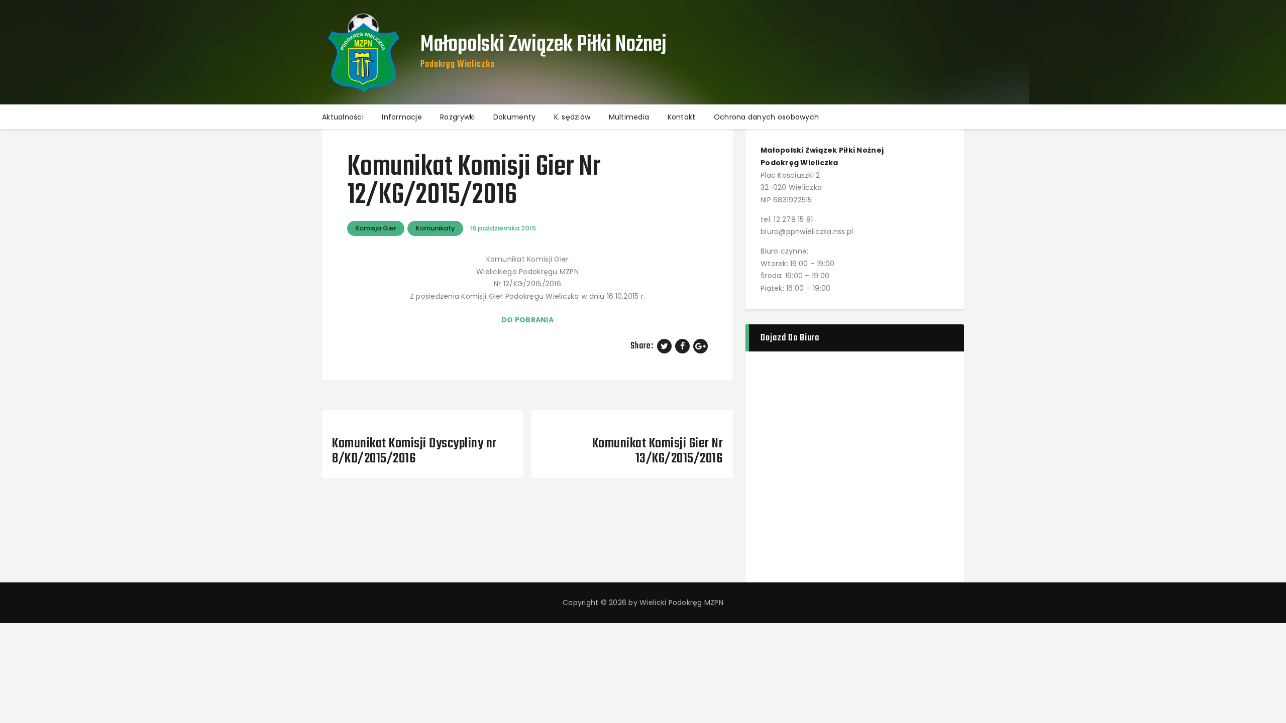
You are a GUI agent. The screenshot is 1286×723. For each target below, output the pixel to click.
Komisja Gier (375, 228)
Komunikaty (435, 228)
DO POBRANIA (527, 320)
